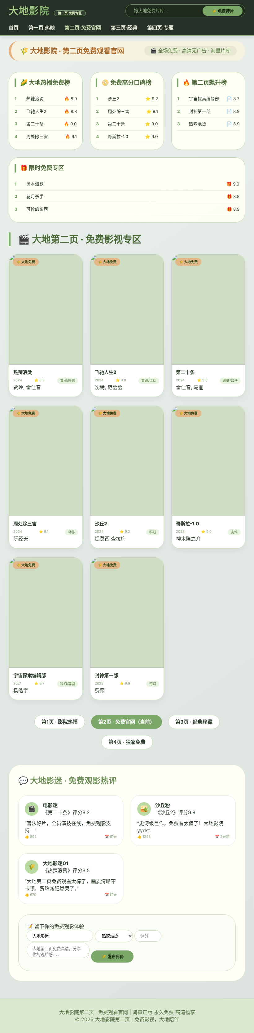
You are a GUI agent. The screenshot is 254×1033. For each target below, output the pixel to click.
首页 (14, 28)
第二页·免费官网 (83, 28)
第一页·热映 (41, 28)
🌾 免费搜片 (222, 11)
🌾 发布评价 (112, 956)
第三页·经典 (124, 28)
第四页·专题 (160, 28)
